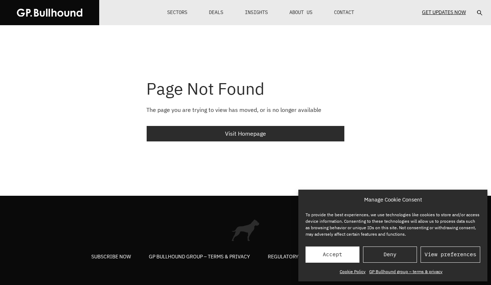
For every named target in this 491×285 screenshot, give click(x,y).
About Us (300, 12)
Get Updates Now (444, 12)
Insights (256, 12)
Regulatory (283, 256)
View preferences (450, 254)
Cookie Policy (353, 271)
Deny (390, 254)
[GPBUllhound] (49, 12)
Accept (332, 254)
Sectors (177, 12)
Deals (216, 12)
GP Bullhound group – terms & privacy (405, 271)
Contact (344, 12)
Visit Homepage (245, 133)
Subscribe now (111, 256)
